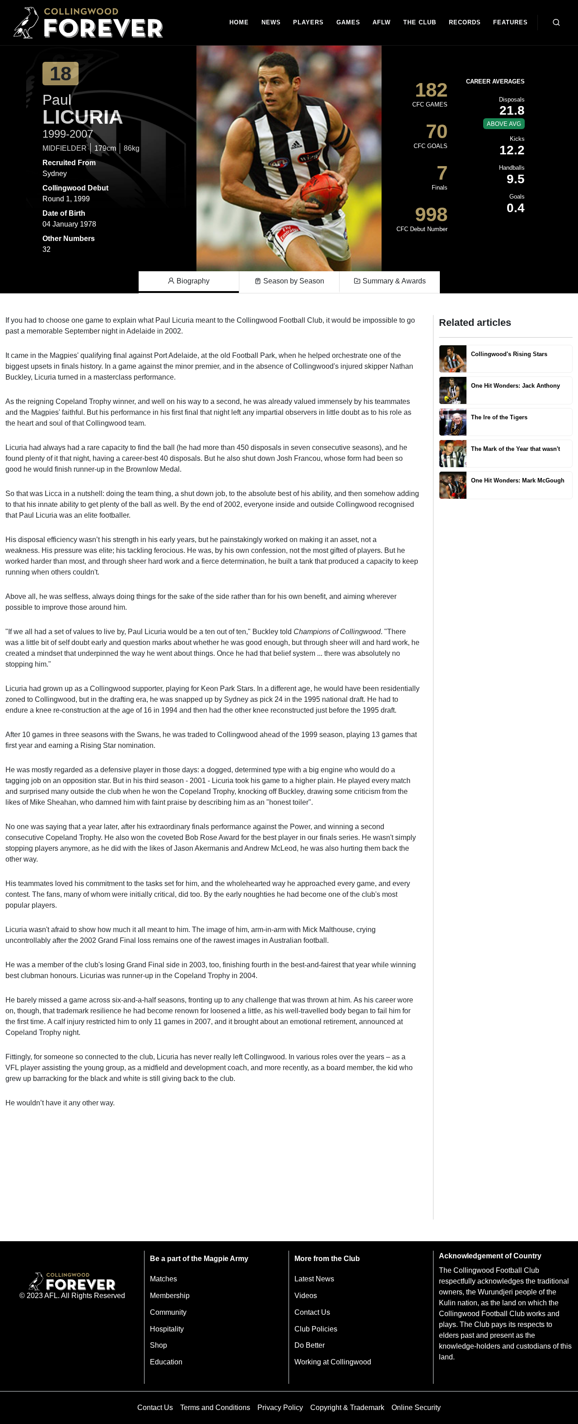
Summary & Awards (393, 281)
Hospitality (167, 1329)
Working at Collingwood (332, 1362)
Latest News (314, 1279)
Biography (192, 281)
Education (166, 1362)
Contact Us (312, 1312)
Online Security (416, 1407)
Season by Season (292, 281)
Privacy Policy (280, 1407)
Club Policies (315, 1329)
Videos (305, 1295)
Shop (158, 1345)
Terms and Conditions (215, 1407)
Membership (170, 1295)
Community (168, 1312)
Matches (163, 1279)
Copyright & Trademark (347, 1407)
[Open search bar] (556, 22)
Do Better (309, 1345)
